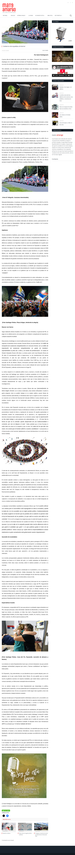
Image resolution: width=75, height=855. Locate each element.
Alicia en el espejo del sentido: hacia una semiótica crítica (66, 107)
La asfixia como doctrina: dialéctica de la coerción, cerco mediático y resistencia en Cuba (66, 97)
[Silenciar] (69, 75)
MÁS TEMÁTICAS (58, 15)
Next (71, 56)
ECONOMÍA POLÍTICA (39, 15)
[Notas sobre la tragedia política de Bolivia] (25, 827)
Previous (53, 56)
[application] (62, 71)
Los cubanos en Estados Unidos (64, 115)
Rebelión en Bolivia (6, 833)
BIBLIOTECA (50, 15)
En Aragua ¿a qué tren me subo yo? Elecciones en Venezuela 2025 (41, 835)
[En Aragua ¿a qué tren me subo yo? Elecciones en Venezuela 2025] (41, 827)
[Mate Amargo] (9, 8)
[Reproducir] (54, 75)
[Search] (70, 15)
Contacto (55, 159)
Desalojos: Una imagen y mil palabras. (65, 88)
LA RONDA (31, 15)
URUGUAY (13, 15)
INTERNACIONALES (21, 15)
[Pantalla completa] (71, 75)
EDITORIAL (5, 15)
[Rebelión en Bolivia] (9, 827)
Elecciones (45, 50)
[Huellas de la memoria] (62, 56)
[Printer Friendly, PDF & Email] (6, 810)
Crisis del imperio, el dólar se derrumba (65, 123)
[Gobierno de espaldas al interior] (25, 32)
